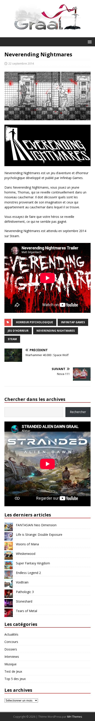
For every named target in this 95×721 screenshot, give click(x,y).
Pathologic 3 (25, 592)
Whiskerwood (25, 554)
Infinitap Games (73, 322)
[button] (89, 41)
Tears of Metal (26, 611)
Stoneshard (24, 601)
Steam (12, 339)
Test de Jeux (13, 671)
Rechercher (78, 412)
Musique (10, 664)
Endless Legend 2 (28, 573)
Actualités (11, 634)
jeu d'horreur (18, 331)
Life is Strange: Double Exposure (39, 534)
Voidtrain (22, 582)
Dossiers (10, 649)
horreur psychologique (34, 322)
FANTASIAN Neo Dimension (36, 525)
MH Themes (74, 717)
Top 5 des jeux (15, 679)
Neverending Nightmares (55, 331)
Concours (11, 642)
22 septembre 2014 (21, 63)
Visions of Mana (27, 544)
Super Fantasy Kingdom (33, 563)
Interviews (11, 656)
